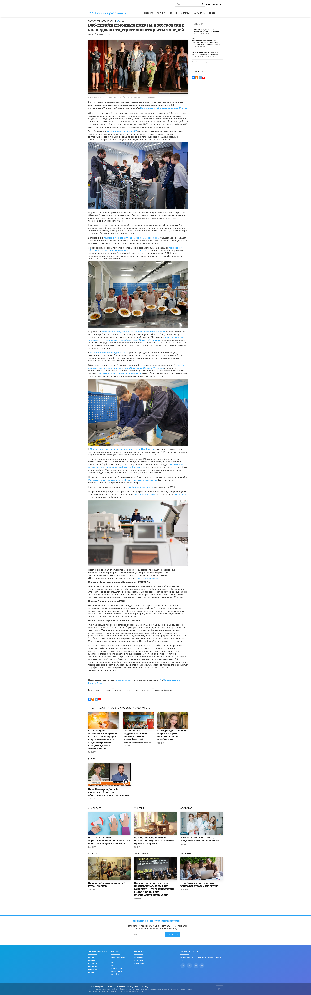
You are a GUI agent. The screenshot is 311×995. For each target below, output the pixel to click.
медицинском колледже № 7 (122, 131)
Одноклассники (171, 680)
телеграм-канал (123, 680)
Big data (115, 974)
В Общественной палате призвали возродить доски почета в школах (205, 53)
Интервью (186, 13)
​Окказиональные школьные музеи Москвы (106, 884)
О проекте (139, 957)
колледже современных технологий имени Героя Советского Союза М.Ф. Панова (137, 366)
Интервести (117, 971)
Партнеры (139, 963)
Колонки (173, 13)
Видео (212, 13)
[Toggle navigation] (220, 13)
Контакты (139, 960)
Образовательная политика (119, 958)
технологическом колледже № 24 (107, 352)
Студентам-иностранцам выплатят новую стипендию (199, 884)
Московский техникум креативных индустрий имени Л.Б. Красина (135, 465)
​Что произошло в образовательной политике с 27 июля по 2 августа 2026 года (109, 840)
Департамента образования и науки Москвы (164, 108)
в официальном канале (140, 486)
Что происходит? (208, 56)
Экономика (116, 962)
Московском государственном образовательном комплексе (133, 331)
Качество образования (116, 966)
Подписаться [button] (172, 935)
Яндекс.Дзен (95, 683)
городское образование (163, 690)
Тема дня (161, 13)
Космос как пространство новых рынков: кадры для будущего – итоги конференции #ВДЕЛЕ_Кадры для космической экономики (155, 888)
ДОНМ (128, 690)
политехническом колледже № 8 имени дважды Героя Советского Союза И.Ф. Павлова (135, 338)
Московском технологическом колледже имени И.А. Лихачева (123, 448)
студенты (98, 690)
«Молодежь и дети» (148, 577)
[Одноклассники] (92, 699)
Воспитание (206, 33)
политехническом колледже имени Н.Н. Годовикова (131, 237)
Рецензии (93, 969)
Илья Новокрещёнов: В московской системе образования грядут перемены (108, 792)
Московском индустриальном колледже (120, 373)
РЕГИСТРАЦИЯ (217, 4)
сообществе (180, 493)
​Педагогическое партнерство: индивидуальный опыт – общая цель (205, 30)
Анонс (204, 46)
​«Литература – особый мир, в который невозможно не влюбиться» (172, 735)
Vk (161, 680)
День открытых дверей (143, 690)
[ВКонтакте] (89, 699)
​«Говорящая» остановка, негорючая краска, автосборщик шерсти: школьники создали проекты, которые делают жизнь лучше (103, 739)
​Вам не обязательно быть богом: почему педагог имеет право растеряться (154, 840)
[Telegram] (96, 699)
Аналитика (199, 13)
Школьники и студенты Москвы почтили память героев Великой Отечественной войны (137, 736)
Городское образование (102, 20)
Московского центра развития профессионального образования (122, 479)
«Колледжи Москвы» (145, 493)
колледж (118, 690)
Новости (148, 13)
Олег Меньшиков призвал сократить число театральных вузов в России (206, 62)
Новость (122, 21)
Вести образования (96, 34)
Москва (108, 690)
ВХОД (208, 4)
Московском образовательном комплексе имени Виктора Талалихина (135, 249)
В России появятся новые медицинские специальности (200, 839)
